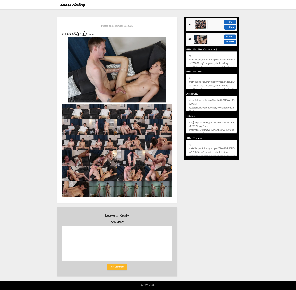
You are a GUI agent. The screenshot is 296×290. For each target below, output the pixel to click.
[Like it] (84, 33)
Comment (117, 222)
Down (231, 27)
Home (91, 34)
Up (230, 22)
